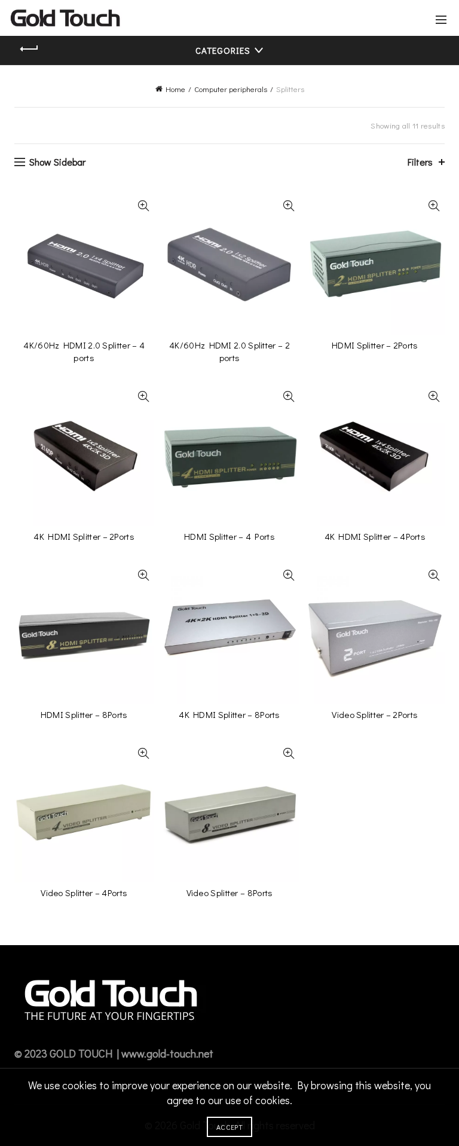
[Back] (29, 49)
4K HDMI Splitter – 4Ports (375, 536)
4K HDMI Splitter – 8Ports (229, 714)
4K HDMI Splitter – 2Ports (83, 536)
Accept (229, 1127)
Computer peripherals (230, 89)
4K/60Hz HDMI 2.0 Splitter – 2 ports (229, 351)
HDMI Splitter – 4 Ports (229, 536)
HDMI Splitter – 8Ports (84, 714)
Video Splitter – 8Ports (229, 893)
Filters (420, 161)
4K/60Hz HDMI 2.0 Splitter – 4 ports (84, 351)
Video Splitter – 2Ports (375, 714)
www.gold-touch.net (167, 1053)
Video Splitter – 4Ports (84, 893)
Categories (222, 50)
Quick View (143, 205)
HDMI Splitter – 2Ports (375, 345)
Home (175, 89)
